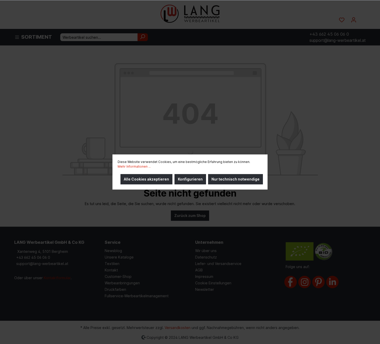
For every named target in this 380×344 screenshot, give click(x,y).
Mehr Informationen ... (134, 166)
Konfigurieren (190, 179)
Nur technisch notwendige (235, 179)
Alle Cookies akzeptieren (146, 179)
